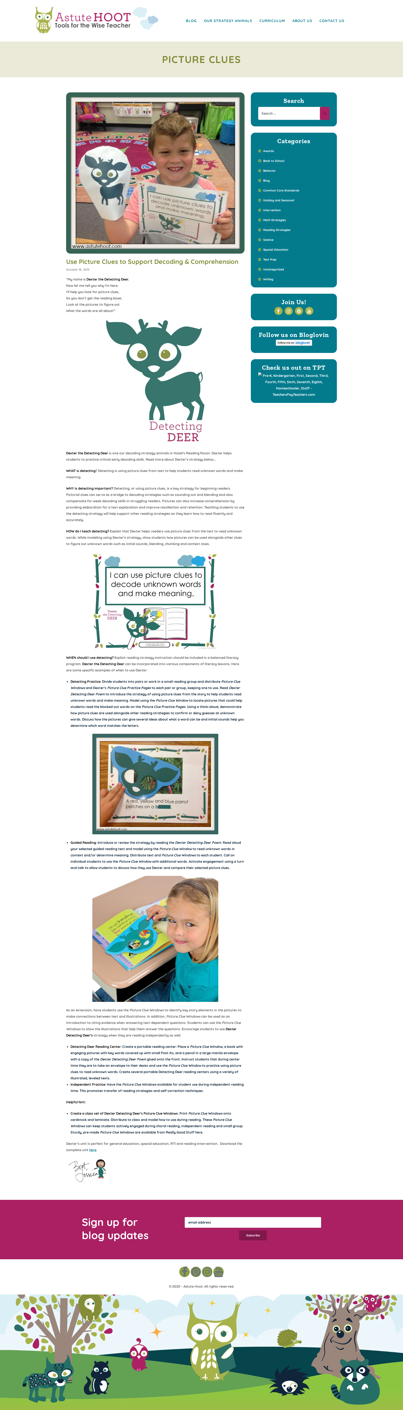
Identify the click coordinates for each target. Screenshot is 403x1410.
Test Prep (269, 259)
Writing (268, 279)
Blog (266, 180)
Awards (268, 151)
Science (268, 240)
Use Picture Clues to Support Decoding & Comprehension (152, 262)
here (198, 1132)
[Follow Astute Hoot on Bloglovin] (294, 344)
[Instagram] (207, 1272)
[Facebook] (184, 1272)
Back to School (273, 161)
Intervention (272, 210)
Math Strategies (274, 220)
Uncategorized (273, 269)
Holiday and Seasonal (278, 200)
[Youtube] (218, 1272)
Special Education (275, 250)
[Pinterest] (196, 1272)
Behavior (269, 171)
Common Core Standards (281, 190)
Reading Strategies (276, 230)
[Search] (325, 113)
